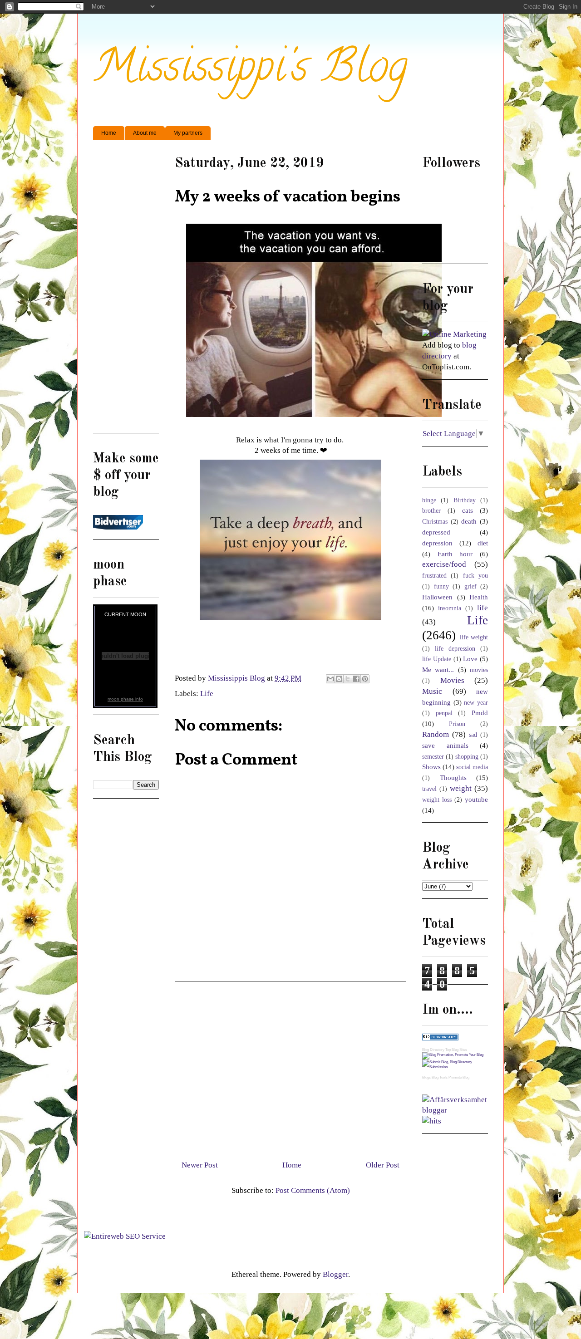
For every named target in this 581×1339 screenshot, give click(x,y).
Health (478, 597)
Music (432, 691)
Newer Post (200, 1165)
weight (461, 788)
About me (145, 133)
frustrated (434, 575)
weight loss (437, 799)
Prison (457, 724)
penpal (444, 713)
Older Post (382, 1165)
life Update (436, 659)
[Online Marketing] (454, 334)
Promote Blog (458, 1077)
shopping (466, 756)
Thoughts (453, 777)
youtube (476, 799)
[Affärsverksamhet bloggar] (455, 1110)
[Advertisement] (290, 1067)
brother (431, 510)
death (469, 521)
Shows (431, 766)
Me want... (438, 669)
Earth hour (455, 554)
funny (441, 586)
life (482, 607)
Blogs (426, 1077)
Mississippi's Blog (250, 71)
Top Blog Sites (456, 1050)
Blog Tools (440, 1077)
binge (429, 500)
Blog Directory (433, 1050)
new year (476, 702)
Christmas (435, 521)
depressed (436, 532)
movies (479, 670)
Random (435, 734)
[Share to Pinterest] (364, 678)
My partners (187, 133)
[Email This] (330, 678)
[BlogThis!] (339, 678)
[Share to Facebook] (356, 678)
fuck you (475, 575)
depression (437, 543)
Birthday (464, 500)
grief (470, 586)
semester (433, 756)
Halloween (437, 597)
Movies (452, 680)
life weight (474, 637)
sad (473, 734)
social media (472, 767)
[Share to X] (347, 678)
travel (429, 788)
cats (467, 510)
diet (483, 543)
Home (108, 133)
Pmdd (480, 712)
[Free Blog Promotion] (452, 1055)
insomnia (449, 608)
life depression (455, 648)
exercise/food (444, 564)
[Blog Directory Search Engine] (455, 1067)
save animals (445, 745)
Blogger (335, 1274)
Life (206, 693)
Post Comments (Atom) (313, 1190)
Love (470, 658)
